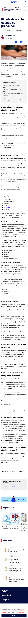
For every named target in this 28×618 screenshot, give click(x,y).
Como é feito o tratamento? (11, 97)
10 (19, 537)
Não (13, 486)
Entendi (14, 615)
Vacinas (12, 565)
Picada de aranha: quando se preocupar (12, 10)
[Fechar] (26, 605)
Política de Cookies (19, 612)
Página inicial (8, 7)
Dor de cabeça (7, 207)
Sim (6, 486)
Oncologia (6, 523)
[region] (14, 610)
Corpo (17, 7)
